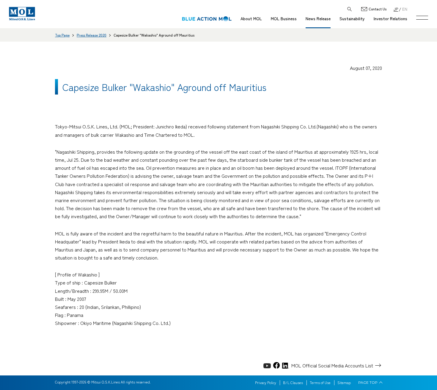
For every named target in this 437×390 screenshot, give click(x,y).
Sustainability (352, 18)
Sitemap (344, 382)
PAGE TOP (368, 382)
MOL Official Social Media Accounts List (332, 365)
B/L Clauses (293, 382)
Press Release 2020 (91, 34)
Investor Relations (390, 18)
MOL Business (284, 18)
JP (396, 9)
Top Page (62, 34)
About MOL (251, 18)
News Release (318, 18)
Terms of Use (320, 382)
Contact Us (377, 9)
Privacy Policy (265, 382)
